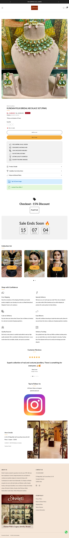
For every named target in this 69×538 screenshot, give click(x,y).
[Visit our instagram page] (36, 485)
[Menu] (2, 8)
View (11, 267)
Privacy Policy (39, 499)
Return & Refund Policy (41, 501)
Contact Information (40, 510)
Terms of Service (39, 507)
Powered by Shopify (5, 535)
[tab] (33, 280)
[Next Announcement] (59, 2)
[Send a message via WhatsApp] (66, 532)
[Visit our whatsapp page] (39, 485)
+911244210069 (39, 473)
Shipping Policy (39, 504)
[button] (32, 376)
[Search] (63, 8)
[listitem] (34, 1)
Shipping (8, 115)
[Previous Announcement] (10, 2)
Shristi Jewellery (11, 106)
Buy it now (34, 137)
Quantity (9, 121)
